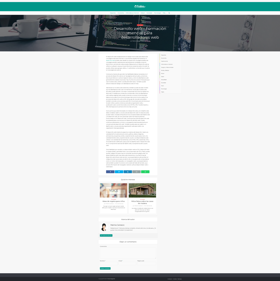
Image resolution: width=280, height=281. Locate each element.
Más (164, 13)
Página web (140, 261)
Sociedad (149, 13)
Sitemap (179, 279)
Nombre (103, 261)
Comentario (103, 246)
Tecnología (157, 13)
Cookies (175, 279)
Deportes (113, 13)
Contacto (170, 279)
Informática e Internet (132, 13)
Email (121, 261)
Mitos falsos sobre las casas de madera (142, 202)
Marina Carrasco (136, 41)
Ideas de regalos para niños (113, 201)
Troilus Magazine (111, 278)
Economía (121, 13)
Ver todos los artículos (106, 235)
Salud (142, 13)
